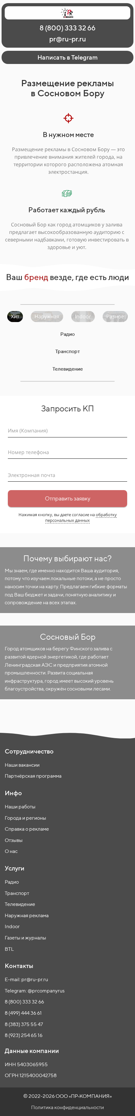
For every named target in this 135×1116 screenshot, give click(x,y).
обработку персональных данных (81, 517)
